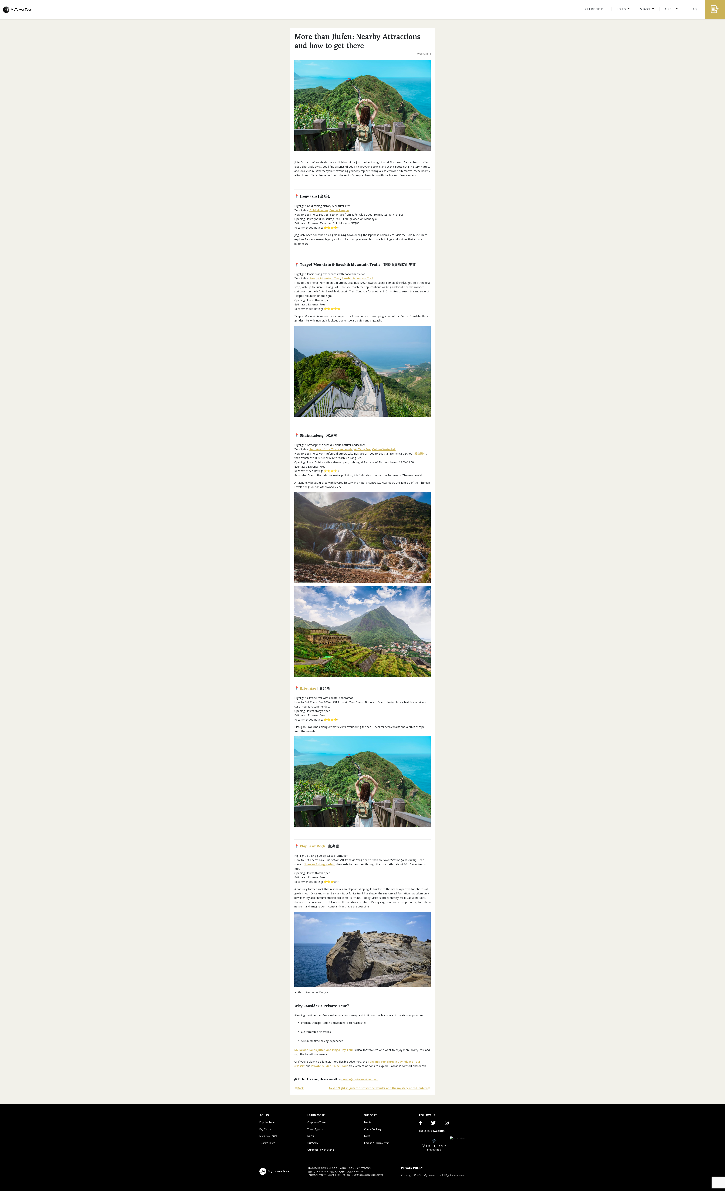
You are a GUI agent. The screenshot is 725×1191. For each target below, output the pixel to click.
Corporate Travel (316, 1122)
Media (367, 1122)
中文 (386, 1143)
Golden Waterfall (384, 449)
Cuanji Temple (339, 210)
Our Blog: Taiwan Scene (320, 1149)
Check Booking (372, 1129)
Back (300, 1088)
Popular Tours (267, 1122)
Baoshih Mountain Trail (357, 278)
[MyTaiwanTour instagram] (447, 1123)
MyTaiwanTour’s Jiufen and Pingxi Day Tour (323, 1050)
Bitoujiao (308, 688)
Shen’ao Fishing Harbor (319, 864)
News (310, 1136)
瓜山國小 (420, 453)
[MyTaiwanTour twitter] (433, 1123)
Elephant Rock (312, 846)
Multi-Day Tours (268, 1136)
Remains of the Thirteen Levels (330, 449)
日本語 (378, 1143)
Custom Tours (267, 1143)
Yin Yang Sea (362, 449)
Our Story (312, 1143)
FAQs (367, 1136)
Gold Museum (318, 210)
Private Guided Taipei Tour (329, 1066)
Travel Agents (315, 1129)
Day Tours (265, 1129)
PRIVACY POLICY (412, 1168)
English (368, 1143)
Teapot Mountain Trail (324, 278)
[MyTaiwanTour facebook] (420, 1123)
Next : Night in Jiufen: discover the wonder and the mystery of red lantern (378, 1088)
